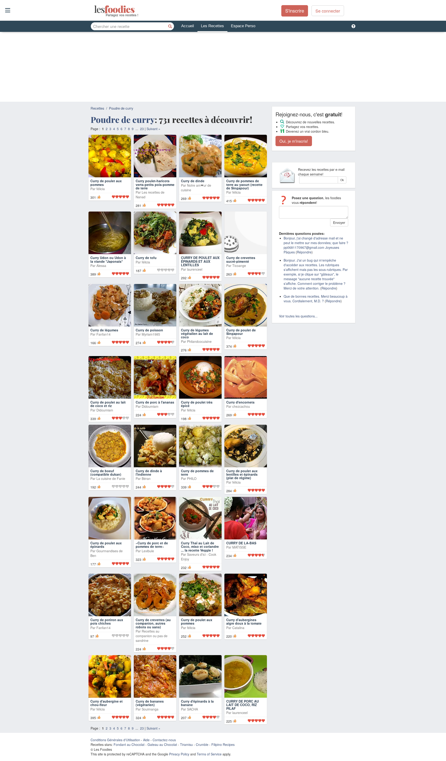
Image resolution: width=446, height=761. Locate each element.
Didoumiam (104, 410)
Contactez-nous (164, 739)
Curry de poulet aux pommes (106, 182)
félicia (100, 188)
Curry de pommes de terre (197, 472)
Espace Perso (243, 26)
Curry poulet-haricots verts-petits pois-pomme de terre (155, 184)
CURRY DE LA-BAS (241, 543)
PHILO (192, 478)
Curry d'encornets (240, 402)
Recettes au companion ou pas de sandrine (151, 636)
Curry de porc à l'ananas (155, 402)
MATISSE (239, 547)
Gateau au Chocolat (162, 744)
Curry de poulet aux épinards (106, 545)
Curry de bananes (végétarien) (150, 703)
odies (94, 9)
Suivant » (153, 128)
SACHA (192, 709)
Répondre (304, 252)
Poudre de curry (121, 108)
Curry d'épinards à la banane (197, 703)
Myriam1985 (151, 334)
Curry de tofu (146, 257)
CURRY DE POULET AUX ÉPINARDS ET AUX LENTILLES (200, 261)
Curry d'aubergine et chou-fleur (106, 703)
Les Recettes (212, 26)
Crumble (202, 744)
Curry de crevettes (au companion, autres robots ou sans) (153, 623)
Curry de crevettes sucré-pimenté (240, 259)
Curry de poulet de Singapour (241, 332)
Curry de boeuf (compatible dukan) (105, 472)
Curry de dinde (192, 180)
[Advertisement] (223, 66)
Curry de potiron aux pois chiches (106, 621)
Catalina (238, 627)
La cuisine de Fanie (110, 478)
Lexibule (148, 551)
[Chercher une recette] (170, 26)
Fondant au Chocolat (129, 744)
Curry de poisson (149, 330)
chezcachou (241, 406)
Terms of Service (209, 754)
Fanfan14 (103, 334)
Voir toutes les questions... (298, 316)
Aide (146, 739)
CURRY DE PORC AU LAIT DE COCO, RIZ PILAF (242, 705)
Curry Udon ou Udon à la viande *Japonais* (108, 259)
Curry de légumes (104, 330)
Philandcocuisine (199, 341)
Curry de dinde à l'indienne (149, 472)
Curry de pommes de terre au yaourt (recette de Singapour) (244, 184)
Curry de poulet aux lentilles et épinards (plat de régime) (242, 474)
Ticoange (239, 265)
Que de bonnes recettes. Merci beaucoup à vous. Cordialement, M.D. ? (316, 298)
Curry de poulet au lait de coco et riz (108, 404)
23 (142, 128)
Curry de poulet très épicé (197, 404)
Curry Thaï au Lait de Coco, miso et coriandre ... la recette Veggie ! (200, 546)
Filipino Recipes (223, 744)
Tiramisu (186, 744)
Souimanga (150, 709)
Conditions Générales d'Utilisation (115, 739)
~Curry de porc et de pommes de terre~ (152, 545)
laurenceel (194, 269)
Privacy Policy (179, 754)
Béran (146, 478)
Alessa (101, 265)
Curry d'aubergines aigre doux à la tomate (244, 621)
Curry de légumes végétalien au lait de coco (197, 334)
